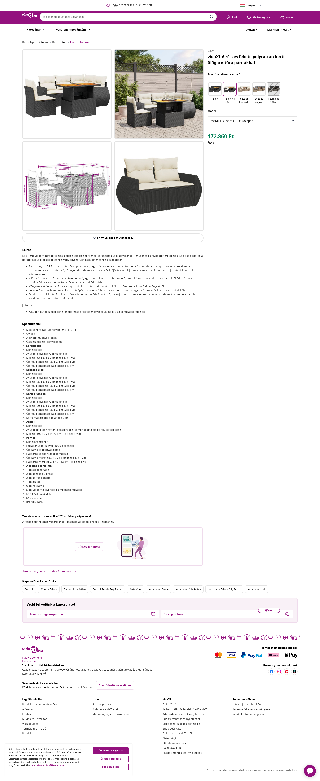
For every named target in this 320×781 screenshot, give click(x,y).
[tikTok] (294, 671)
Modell (212, 111)
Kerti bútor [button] (136, 589)
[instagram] (279, 671)
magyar (251, 5)
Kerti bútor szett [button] (257, 589)
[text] (221, 137)
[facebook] (271, 671)
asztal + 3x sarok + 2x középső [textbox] (232, 121)
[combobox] (128, 17)
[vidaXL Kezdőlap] (29, 15)
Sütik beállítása (172, 728)
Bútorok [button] (29, 589)
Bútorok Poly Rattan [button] (75, 589)
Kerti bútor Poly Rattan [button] (188, 589)
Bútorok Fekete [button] (48, 589)
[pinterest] (286, 671)
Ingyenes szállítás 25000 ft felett (132, 5)
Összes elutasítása (111, 758)
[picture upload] (132, 547)
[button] (215, 93)
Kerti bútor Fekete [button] (159, 589)
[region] (68, 760)
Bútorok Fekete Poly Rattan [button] (107, 589)
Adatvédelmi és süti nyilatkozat (49, 765)
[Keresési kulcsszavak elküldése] (211, 16)
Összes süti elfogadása (111, 750)
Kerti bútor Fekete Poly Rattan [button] (224, 589)
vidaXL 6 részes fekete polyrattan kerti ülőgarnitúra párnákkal (246, 59)
